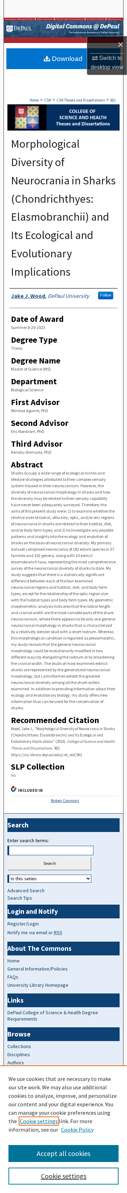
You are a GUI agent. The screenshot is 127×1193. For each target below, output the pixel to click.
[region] (63, 1129)
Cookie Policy (77, 1129)
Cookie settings (39, 1121)
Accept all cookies (63, 1153)
